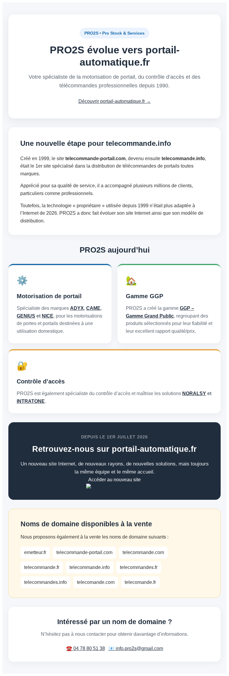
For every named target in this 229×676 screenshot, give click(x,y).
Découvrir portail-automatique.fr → (114, 101)
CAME (93, 308)
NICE (47, 315)
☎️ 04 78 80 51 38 (85, 648)
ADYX (77, 308)
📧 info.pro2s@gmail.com (136, 648)
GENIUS (26, 315)
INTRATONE (31, 401)
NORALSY (194, 393)
